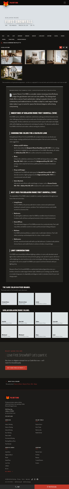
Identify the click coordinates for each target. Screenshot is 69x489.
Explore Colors (39, 424)
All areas (8, 471)
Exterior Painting (9, 427)
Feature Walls (8, 435)
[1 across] (66, 47)
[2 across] (63, 47)
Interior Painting (8, 424)
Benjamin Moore (26, 384)
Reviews (37, 457)
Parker (6, 457)
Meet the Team (39, 452)
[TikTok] (32, 479)
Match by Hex (38, 430)
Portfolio (37, 454)
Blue (3, 35)
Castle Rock (7, 452)
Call (18, 487)
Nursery (34, 35)
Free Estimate (8, 444)
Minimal (4, 39)
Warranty (28, 479)
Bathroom (20, 35)
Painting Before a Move (10, 441)
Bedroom (27, 35)
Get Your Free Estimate (15, 367)
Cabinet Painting (8, 430)
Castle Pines (7, 460)
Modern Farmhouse (22, 39)
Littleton (7, 466)
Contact (37, 463)
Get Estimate (52, 487)
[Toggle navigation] (64, 2)
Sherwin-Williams (18, 384)
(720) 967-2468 (9, 416)
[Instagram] (34, 479)
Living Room (41, 35)
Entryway (49, 35)
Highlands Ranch (9, 454)
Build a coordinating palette (12, 42)
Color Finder (38, 427)
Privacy (19, 479)
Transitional (11, 39)
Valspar (35, 384)
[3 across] (60, 47)
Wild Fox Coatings (27, 481)
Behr (32, 384)
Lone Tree (7, 463)
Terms (23, 479)
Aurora (6, 468)
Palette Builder (39, 432)
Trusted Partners (39, 460)
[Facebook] (37, 479)
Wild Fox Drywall (18, 481)
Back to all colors (13, 381)
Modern (62, 35)
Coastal (56, 35)
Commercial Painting (10, 438)
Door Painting (8, 432)
